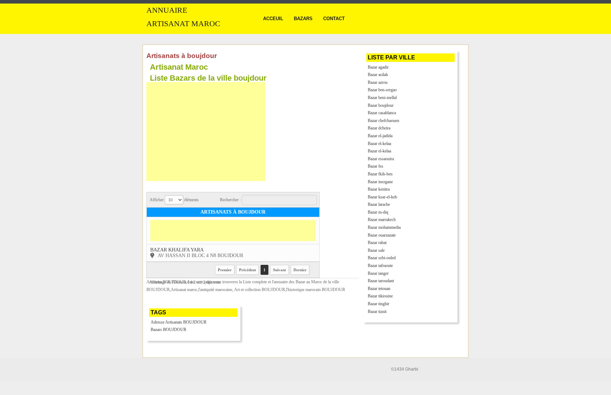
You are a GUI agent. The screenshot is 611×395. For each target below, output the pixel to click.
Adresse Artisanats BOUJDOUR (178, 322)
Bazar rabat (377, 242)
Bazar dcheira (379, 128)
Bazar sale (376, 250)
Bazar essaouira (381, 158)
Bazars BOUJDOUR (168, 329)
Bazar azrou (378, 82)
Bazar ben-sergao (382, 89)
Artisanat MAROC (183, 24)
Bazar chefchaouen (383, 120)
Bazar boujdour (381, 105)
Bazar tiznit (377, 311)
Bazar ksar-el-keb (382, 196)
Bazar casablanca (382, 112)
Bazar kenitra (379, 189)
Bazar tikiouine (380, 296)
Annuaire (166, 10)
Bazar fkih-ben (380, 174)
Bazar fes (375, 166)
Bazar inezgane (380, 181)
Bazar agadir (378, 67)
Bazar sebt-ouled (382, 257)
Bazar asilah (378, 74)
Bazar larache (379, 204)
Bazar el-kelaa (379, 143)
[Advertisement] (205, 131)
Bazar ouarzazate (382, 235)
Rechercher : (231, 199)
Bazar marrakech (382, 219)
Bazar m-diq (378, 212)
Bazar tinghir (378, 303)
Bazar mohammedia (384, 227)
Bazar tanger (378, 273)
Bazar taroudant (381, 280)
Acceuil (273, 18)
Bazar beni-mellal (382, 97)
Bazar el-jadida (380, 135)
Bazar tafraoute (380, 265)
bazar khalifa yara (177, 249)
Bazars (303, 18)
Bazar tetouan (379, 288)
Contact (334, 18)
